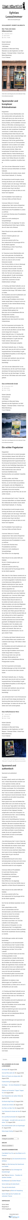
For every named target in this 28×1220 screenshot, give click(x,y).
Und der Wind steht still (8, 1073)
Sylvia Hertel (6, 35)
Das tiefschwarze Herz (10, 712)
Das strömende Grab (10, 384)
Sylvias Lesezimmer (14, 15)
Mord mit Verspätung (17, 1190)
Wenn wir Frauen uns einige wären (11, 1076)
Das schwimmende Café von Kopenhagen (13, 1125)
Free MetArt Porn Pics (8, 1153)
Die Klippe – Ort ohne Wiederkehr (11, 1085)
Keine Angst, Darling (7, 1131)
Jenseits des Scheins (7, 1105)
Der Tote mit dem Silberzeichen (9, 30)
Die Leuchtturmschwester (9, 1117)
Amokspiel (5, 1069)
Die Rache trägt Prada (8, 1101)
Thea (3, 1187)
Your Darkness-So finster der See (11, 1111)
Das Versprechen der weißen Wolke (11, 1096)
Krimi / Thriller (7, 37)
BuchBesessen (6, 1180)
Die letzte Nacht (15, 1184)
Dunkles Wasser (16, 1180)
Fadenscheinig (6, 1081)
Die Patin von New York (8, 1108)
